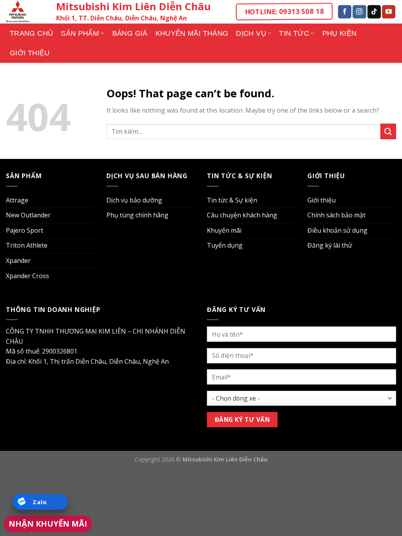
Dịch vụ (251, 33)
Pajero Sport (24, 230)
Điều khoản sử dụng (337, 230)
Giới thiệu (30, 53)
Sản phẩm (80, 33)
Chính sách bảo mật (336, 215)
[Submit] (388, 131)
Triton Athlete (27, 245)
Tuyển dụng (225, 245)
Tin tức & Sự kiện (232, 200)
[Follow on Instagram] (359, 11)
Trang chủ (31, 33)
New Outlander (28, 215)
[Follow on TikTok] (374, 11)
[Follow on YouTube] (388, 11)
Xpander (18, 260)
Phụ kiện (339, 33)
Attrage (17, 200)
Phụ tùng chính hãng (137, 215)
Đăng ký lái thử (329, 245)
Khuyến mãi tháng (191, 33)
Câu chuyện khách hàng (242, 215)
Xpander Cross (27, 276)
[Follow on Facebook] (344, 11)
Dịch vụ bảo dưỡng (134, 200)
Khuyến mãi (224, 230)
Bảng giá (130, 33)
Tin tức (294, 33)
